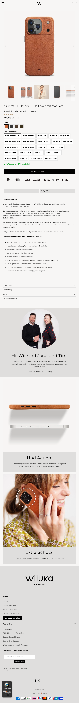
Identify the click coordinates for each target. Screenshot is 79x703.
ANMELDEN (19, 662)
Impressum (7, 629)
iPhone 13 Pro (10, 158)
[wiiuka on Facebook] (35, 681)
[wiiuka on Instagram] (39, 681)
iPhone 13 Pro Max (53, 152)
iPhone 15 (41, 147)
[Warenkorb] (77, 3)
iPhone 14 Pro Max (55, 147)
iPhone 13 (23, 158)
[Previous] (6, 46)
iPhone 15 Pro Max (12, 147)
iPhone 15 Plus (50, 158)
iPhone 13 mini (36, 158)
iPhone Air (42, 136)
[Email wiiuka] (43, 681)
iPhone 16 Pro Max (12, 141)
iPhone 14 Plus (25, 152)
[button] (8, 114)
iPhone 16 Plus (43, 141)
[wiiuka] (39, 3)
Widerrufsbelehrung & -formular (15, 645)
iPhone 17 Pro (28, 136)
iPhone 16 (56, 141)
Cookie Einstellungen (11, 641)
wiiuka (42, 689)
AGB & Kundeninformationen (14, 633)
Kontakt (6, 601)
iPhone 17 (53, 136)
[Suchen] (72, 3)
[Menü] (10, 682)
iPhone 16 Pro (28, 141)
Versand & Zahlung (10, 609)
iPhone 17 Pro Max (12, 136)
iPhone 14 (38, 152)
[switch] (7, 695)
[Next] (73, 46)
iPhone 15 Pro (28, 147)
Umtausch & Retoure (11, 613)
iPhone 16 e (67, 141)
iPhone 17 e (64, 136)
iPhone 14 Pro (10, 152)
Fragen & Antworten (11, 605)
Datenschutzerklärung (11, 637)
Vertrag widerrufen (12, 618)
